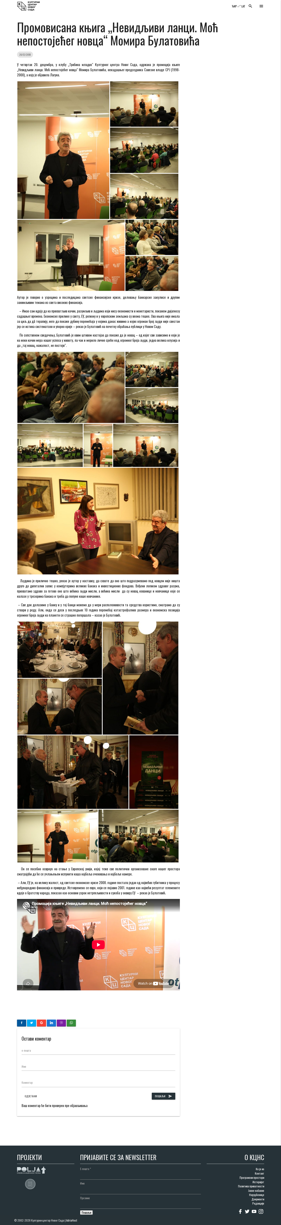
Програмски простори (252, 1177)
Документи (258, 1199)
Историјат (258, 1182)
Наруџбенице (256, 1195)
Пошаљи (163, 1096)
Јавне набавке (256, 1190)
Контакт (259, 1173)
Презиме (85, 1198)
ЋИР (234, 6)
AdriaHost (71, 1220)
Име (24, 1066)
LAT (243, 6)
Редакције (258, 1203)
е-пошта (26, 1050)
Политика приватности (251, 1186)
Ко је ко (260, 1169)
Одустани (31, 1096)
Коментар (27, 1082)
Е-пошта (85, 1169)
